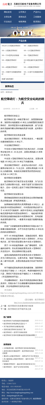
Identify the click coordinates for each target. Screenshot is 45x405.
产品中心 (37, 12)
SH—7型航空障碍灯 (31, 55)
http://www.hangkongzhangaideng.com (29, 303)
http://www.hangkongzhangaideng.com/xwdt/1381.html (21, 293)
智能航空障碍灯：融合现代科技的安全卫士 (20, 364)
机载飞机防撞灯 (8, 79)
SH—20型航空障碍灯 (31, 67)
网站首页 (8, 12)
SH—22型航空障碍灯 (9, 50)
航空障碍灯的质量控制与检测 (20, 306)
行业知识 (8, 22)
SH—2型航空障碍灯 (31, 46)
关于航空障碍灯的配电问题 (14, 326)
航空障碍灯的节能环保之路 (19, 309)
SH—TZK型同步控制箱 (10, 55)
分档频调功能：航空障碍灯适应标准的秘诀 (20, 348)
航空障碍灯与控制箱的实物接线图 (16, 321)
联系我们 (37, 22)
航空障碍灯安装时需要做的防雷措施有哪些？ (20, 335)
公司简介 (22, 12)
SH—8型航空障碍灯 (9, 60)
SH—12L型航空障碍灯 (32, 50)
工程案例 (37, 17)
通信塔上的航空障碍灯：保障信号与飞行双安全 (21, 356)
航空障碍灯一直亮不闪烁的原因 (15, 332)
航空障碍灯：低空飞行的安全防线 (16, 367)
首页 (2, 92)
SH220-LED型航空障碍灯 (11, 46)
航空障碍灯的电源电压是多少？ (15, 324)
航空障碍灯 (37, 399)
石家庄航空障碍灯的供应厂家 (14, 329)
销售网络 (22, 22)
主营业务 (8, 17)
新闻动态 (22, 17)
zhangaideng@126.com (15, 396)
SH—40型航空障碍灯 (9, 67)
